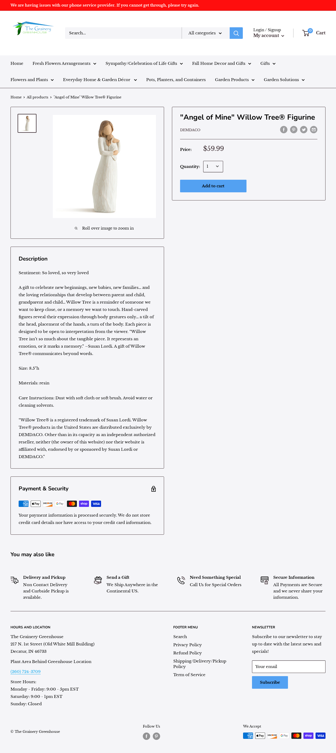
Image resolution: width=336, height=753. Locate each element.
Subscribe (270, 682)
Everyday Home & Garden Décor (97, 79)
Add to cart (213, 185)
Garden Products (232, 79)
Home (16, 63)
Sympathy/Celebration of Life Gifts (141, 63)
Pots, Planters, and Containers (176, 79)
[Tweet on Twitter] (303, 129)
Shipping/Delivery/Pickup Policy (199, 664)
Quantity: (190, 166)
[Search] (236, 33)
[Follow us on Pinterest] (156, 736)
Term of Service (189, 674)
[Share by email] (313, 129)
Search (180, 636)
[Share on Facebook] (283, 129)
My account (266, 35)
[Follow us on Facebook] (146, 736)
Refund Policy (187, 652)
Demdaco (190, 130)
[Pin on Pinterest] (293, 129)
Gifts (265, 63)
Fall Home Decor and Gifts (218, 63)
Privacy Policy (187, 644)
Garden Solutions (281, 79)
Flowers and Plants (29, 79)
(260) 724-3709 (25, 671)
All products (37, 97)
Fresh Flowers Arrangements (62, 63)
